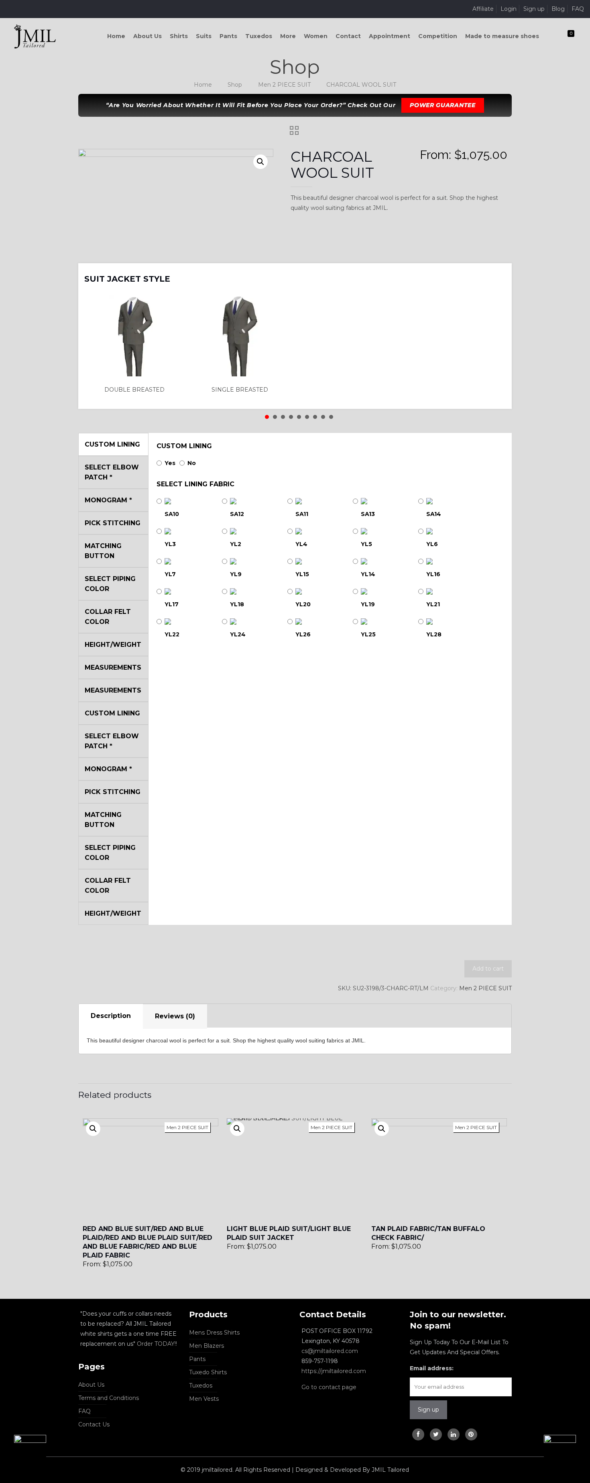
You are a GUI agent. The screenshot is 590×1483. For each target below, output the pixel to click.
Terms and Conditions (108, 1398)
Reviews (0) (175, 1016)
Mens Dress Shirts (214, 1332)
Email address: (432, 1368)
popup (93, 1128)
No (191, 463)
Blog (558, 8)
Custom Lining (184, 446)
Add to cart (488, 968)
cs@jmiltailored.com (329, 1351)
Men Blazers (206, 1345)
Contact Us (94, 1424)
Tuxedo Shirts (208, 1372)
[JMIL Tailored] (35, 36)
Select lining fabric (195, 484)
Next (495, 273)
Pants (197, 1359)
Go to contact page (328, 1387)
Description (111, 1016)
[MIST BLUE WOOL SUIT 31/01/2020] (567, 1451)
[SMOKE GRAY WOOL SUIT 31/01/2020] (23, 1451)
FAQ (578, 8)
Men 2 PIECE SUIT (284, 84)
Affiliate (483, 8)
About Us (91, 1384)
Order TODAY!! (157, 1343)
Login (508, 8)
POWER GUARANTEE (443, 105)
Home (203, 84)
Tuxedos (200, 1385)
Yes (170, 463)
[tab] (111, 1016)
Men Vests (204, 1398)
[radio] (136, 345)
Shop (235, 84)
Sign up (534, 8)
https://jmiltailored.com (333, 1371)
